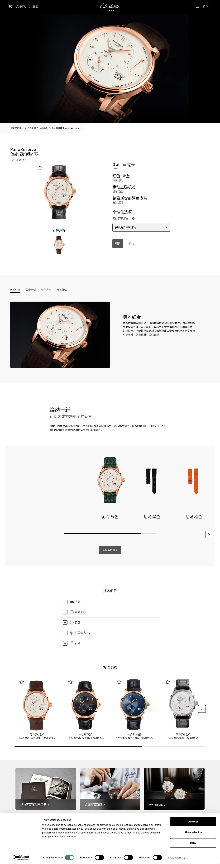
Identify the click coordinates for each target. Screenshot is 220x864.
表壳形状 (80, 612)
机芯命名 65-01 (84, 633)
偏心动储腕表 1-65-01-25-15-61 (65, 128)
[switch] (99, 857)
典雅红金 (15, 290)
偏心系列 (44, 128)
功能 (77, 602)
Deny (193, 842)
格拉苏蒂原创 (17, 128)
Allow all (193, 821)
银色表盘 (46, 290)
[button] (209, 534)
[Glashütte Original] (110, 7)
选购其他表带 (110, 550)
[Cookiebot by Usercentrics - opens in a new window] (21, 857)
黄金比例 (31, 290)
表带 (77, 643)
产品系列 (31, 128)
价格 (131, 244)
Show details (175, 857)
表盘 (77, 622)
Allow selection (193, 832)
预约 (117, 244)
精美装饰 (62, 290)
